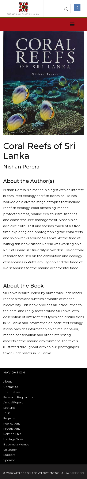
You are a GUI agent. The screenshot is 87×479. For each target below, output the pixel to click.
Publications (11, 423)
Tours (6, 413)
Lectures (9, 407)
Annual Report (13, 402)
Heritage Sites (13, 439)
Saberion (77, 473)
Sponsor (9, 460)
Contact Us (10, 386)
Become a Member (17, 444)
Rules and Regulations (18, 397)
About (7, 381)
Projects (9, 418)
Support (9, 454)
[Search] (66, 8)
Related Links (12, 434)
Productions (11, 428)
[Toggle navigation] (71, 24)
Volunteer (10, 449)
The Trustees (11, 392)
